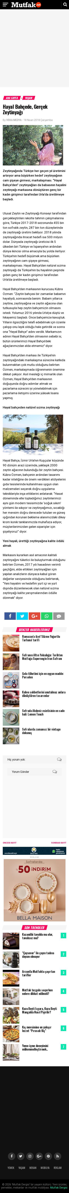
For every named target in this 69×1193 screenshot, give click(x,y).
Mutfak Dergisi (58, 1187)
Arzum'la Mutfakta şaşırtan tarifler (38, 973)
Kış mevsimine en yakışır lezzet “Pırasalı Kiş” (36, 1029)
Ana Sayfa (12, 98)
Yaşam (29, 98)
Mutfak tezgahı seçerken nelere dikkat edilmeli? (37, 992)
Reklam (58, 1168)
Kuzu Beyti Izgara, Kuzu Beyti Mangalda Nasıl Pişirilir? (39, 1010)
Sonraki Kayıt (58, 843)
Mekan (32, 1168)
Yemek (11, 1168)
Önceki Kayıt (9, 843)
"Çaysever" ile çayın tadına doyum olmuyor (38, 955)
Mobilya (45, 1168)
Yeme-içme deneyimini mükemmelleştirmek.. (35, 1047)
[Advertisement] (34, 48)
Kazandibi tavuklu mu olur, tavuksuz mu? (37, 936)
